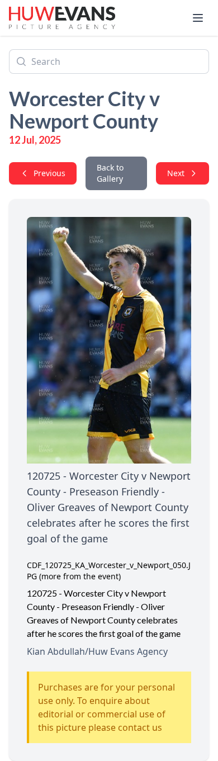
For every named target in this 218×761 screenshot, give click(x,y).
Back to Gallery (110, 173)
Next (175, 173)
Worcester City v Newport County (84, 109)
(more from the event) (80, 576)
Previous (49, 173)
